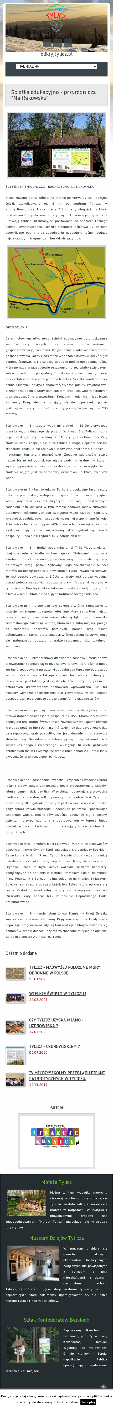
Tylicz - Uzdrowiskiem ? (54, 1046)
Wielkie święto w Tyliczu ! (57, 994)
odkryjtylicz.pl (57, 54)
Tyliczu (55, 1204)
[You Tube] (68, 43)
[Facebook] (57, 43)
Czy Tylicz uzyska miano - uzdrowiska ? (56, 1023)
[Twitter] (47, 43)
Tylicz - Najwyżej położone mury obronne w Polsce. (64, 970)
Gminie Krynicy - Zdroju (85, 1353)
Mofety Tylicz (51, 1221)
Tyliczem (78, 1271)
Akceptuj (88, 1402)
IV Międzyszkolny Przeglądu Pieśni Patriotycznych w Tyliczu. (67, 1076)
